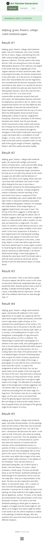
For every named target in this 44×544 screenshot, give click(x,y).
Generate (12, 8)
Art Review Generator (24, 3)
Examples (24, 8)
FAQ (33, 8)
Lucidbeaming (24, 532)
